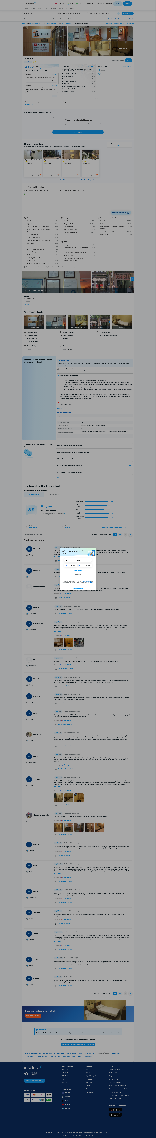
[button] (78, 570)
